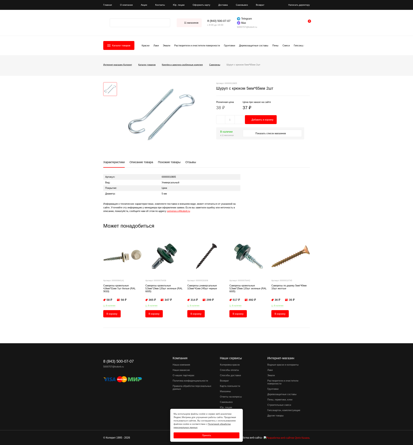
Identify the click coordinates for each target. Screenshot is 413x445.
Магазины (225, 391)
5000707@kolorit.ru (247, 27)
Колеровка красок (230, 364)
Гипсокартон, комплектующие (283, 410)
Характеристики (114, 162)
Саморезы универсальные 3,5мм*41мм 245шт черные (202, 287)
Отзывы (190, 162)
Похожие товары (169, 162)
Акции (144, 5)
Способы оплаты (229, 370)
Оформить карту (201, 5)
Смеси (286, 45)
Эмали (166, 45)
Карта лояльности (230, 386)
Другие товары (275, 415)
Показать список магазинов (271, 133)
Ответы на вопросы (231, 396)
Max (243, 22)
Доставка (223, 5)
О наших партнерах (183, 375)
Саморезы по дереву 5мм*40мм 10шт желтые (289, 287)
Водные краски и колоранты (283, 364)
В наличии (110, 305)
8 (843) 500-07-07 (219, 20)
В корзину (111, 313)
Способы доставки (230, 375)
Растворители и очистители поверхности (197, 45)
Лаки (156, 45)
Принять (206, 435)
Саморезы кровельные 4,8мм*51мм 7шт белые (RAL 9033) (119, 288)
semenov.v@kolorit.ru (178, 211)
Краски (145, 45)
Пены (275, 45)
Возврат (260, 5)
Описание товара (141, 162)
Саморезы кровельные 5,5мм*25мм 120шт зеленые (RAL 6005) (247, 288)
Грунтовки (229, 45)
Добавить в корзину (262, 119)
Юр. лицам (179, 5)
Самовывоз (242, 5)
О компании (126, 5)
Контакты (160, 5)
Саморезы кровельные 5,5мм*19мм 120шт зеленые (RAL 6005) (163, 288)
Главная (107, 5)
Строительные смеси (279, 404)
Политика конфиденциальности (190, 380)
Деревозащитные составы (253, 45)
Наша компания (181, 364)
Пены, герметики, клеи (279, 399)
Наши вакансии (181, 370)
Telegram (246, 18)
